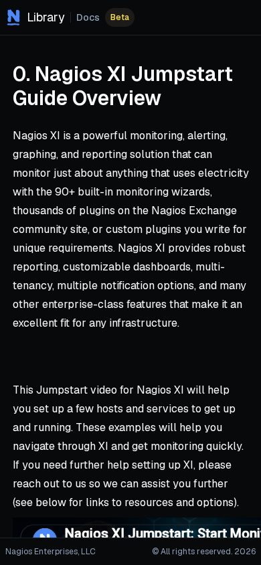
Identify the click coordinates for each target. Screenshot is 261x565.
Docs (88, 17)
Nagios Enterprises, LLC (50, 551)
